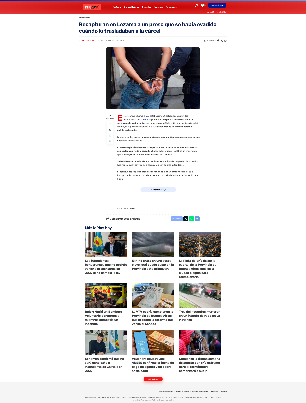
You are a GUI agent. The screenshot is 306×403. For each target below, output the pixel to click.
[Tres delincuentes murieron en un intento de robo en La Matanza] (200, 295)
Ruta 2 (146, 119)
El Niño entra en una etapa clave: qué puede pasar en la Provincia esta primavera (153, 265)
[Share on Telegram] (197, 218)
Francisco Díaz (88, 41)
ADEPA (193, 397)
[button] (196, 5)
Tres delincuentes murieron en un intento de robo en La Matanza (199, 316)
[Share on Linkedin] (110, 141)
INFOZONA (105, 397)
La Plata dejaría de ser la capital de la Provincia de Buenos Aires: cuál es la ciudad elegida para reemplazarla (197, 269)
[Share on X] (221, 41)
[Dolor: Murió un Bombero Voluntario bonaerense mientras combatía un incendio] (106, 295)
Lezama (87, 17)
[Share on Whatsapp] (225, 41)
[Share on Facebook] (218, 41)
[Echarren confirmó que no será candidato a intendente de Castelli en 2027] (106, 342)
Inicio (81, 17)
